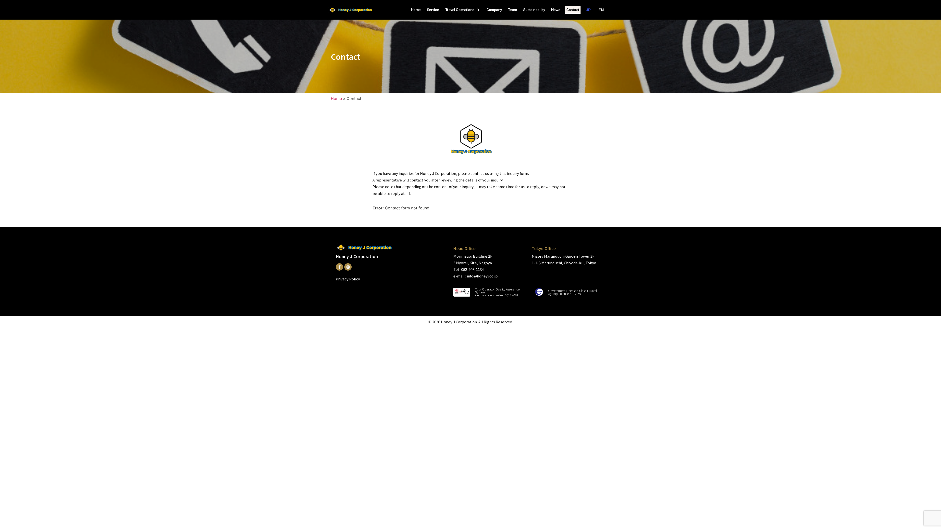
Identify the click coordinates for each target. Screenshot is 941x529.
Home (416, 10)
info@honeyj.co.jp (482, 275)
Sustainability (534, 10)
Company (494, 10)
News (555, 10)
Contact (572, 10)
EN (601, 9)
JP (588, 9)
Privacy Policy (348, 278)
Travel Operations (459, 10)
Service (433, 10)
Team (512, 10)
